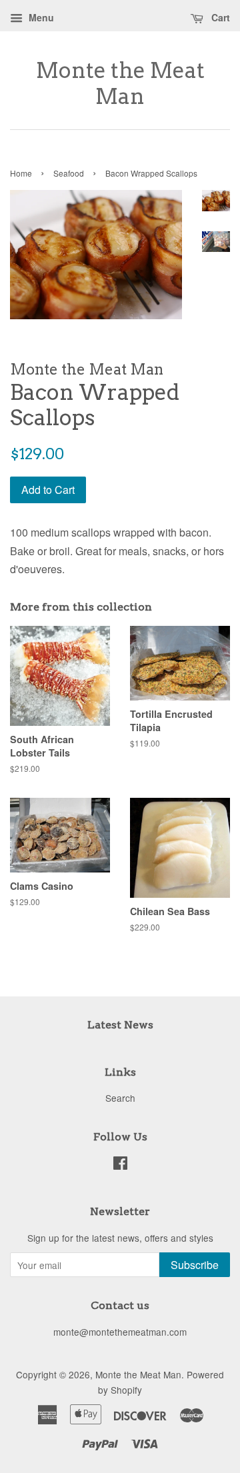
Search (120, 1097)
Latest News (120, 1024)
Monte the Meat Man (120, 83)
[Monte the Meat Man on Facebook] (120, 1165)
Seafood (68, 173)
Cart (219, 17)
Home (21, 173)
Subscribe (195, 1264)
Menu (40, 17)
